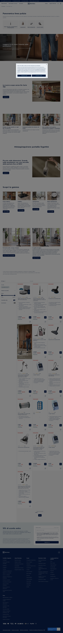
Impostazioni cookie (24, 75)
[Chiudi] (46, 64)
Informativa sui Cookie (39, 72)
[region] (32, 70)
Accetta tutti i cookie (39, 75)
